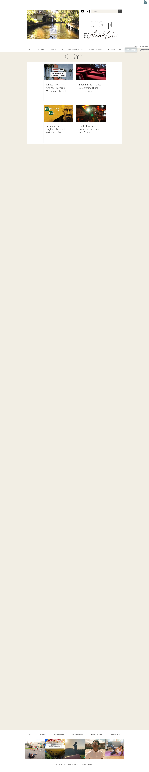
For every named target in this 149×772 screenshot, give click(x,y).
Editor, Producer (104, 770)
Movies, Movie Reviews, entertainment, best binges (42, 768)
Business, (108, 770)
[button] (145, 2)
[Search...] (120, 11)
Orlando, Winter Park (97, 770)
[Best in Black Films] (91, 72)
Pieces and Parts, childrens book (53, 770)
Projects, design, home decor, (82, 768)
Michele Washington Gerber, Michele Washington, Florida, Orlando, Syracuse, (76, 770)
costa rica (45, 770)
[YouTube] (82, 11)
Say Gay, (92, 770)
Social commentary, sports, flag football (100, 768)
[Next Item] (120, 749)
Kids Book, (38, 771)
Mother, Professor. (43, 771)
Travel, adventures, (91, 768)
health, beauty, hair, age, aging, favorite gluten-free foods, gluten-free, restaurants (64, 768)
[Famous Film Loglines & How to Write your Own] (58, 113)
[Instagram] (88, 11)
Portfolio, (111, 770)
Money (35, 771)
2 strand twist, (60, 770)
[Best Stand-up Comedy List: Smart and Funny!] (91, 113)
